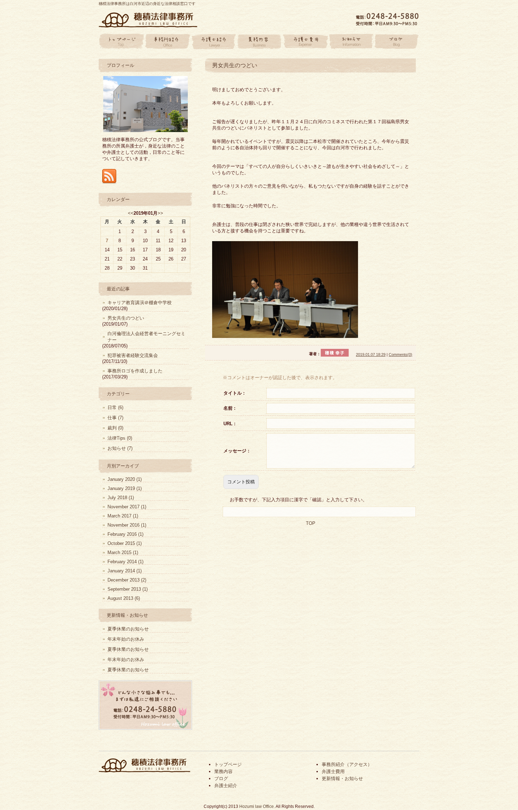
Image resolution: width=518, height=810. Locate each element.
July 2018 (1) (120, 497)
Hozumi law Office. (257, 806)
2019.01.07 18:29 (371, 354)
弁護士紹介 (213, 41)
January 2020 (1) (124, 479)
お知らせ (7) (119, 448)
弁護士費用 (305, 41)
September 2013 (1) (127, 589)
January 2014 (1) (124, 570)
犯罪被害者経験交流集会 (132, 355)
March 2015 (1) (122, 552)
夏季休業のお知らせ (128, 629)
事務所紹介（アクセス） (347, 764)
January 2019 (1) (124, 488)
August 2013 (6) (123, 598)
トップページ (121, 41)
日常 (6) (115, 407)
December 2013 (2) (126, 580)
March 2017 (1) (122, 516)
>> (160, 213)
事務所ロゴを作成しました (134, 370)
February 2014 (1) (125, 561)
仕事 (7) (115, 417)
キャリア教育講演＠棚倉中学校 (139, 302)
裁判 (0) (115, 428)
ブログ (396, 41)
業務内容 (259, 41)
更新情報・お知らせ (342, 778)
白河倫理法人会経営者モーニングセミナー (146, 337)
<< (131, 213)
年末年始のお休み (125, 639)
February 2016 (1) (125, 534)
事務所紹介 (167, 41)
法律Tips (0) (119, 438)
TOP (310, 523)
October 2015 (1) (124, 543)
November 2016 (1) (126, 525)
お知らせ (351, 41)
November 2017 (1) (126, 506)
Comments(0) (400, 354)
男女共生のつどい (234, 65)
